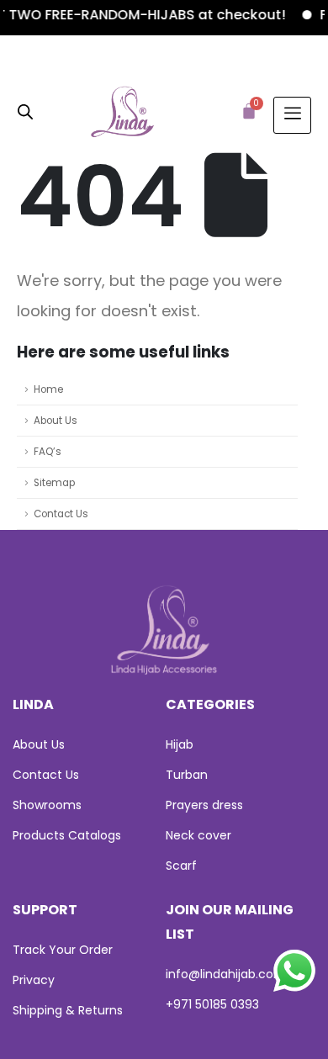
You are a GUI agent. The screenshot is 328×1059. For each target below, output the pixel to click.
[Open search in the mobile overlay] (25, 110)
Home (48, 389)
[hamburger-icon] (292, 115)
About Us (55, 420)
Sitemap (54, 483)
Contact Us (61, 514)
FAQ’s (47, 451)
